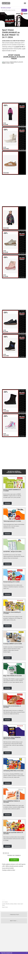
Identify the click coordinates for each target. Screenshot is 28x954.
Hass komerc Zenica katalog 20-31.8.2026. (12, 612)
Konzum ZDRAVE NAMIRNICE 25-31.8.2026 (12, 490)
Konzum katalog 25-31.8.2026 (11, 581)
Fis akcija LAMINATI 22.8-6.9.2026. (12, 643)
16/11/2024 (5, 902)
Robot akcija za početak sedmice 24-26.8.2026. (13, 833)
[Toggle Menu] (25, 3)
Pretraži (24, 10)
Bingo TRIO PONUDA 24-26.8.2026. (12, 675)
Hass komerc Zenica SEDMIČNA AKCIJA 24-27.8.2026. (12, 738)
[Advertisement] (14, 87)
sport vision (5, 907)
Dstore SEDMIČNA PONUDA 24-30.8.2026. (11, 801)
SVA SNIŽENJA (14, 859)
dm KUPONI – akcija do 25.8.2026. (12, 551)
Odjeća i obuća (17, 903)
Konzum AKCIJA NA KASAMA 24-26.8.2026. (12, 706)
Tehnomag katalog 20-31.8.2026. (12, 521)
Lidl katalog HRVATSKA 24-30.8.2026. (13, 770)
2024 (4, 903)
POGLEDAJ (7, 503)
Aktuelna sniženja (9, 903)
